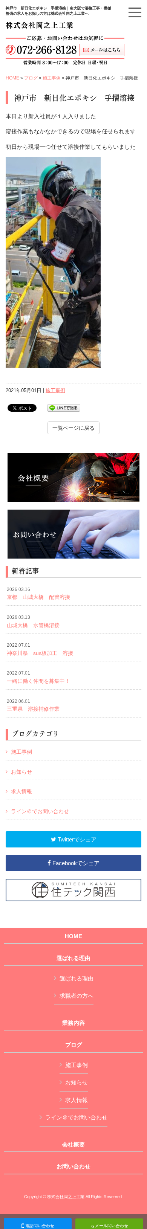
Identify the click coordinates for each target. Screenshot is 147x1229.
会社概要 (73, 1145)
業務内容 (73, 1023)
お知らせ (21, 772)
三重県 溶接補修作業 (33, 705)
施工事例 (52, 78)
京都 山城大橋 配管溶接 (38, 593)
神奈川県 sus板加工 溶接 (40, 649)
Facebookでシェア (75, 863)
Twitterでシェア (76, 839)
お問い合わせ (73, 1166)
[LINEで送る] (63, 407)
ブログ (31, 78)
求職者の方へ (76, 995)
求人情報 (21, 791)
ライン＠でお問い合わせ (40, 811)
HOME (12, 78)
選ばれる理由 (73, 958)
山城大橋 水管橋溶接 (33, 621)
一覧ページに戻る (73, 428)
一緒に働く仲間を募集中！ (38, 677)
